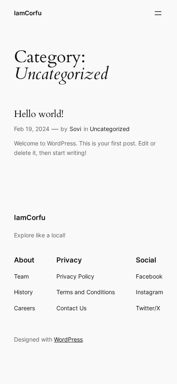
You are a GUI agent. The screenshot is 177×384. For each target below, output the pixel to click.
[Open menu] (158, 13)
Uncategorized (110, 128)
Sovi (75, 128)
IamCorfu (28, 13)
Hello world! (38, 114)
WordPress (68, 339)
